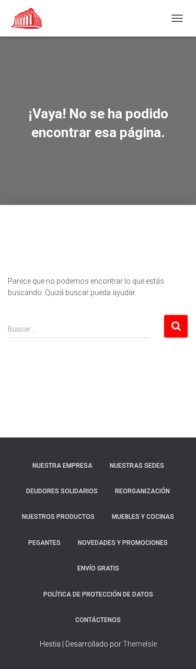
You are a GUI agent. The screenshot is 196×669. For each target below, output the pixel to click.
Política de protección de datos (98, 594)
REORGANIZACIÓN (142, 491)
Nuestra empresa (62, 465)
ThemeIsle (140, 644)
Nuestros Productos (58, 516)
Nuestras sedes (137, 465)
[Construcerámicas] (31, 18)
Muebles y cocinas (143, 516)
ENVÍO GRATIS (98, 568)
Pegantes (44, 542)
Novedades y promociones (123, 542)
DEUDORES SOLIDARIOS (62, 491)
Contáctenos (98, 620)
